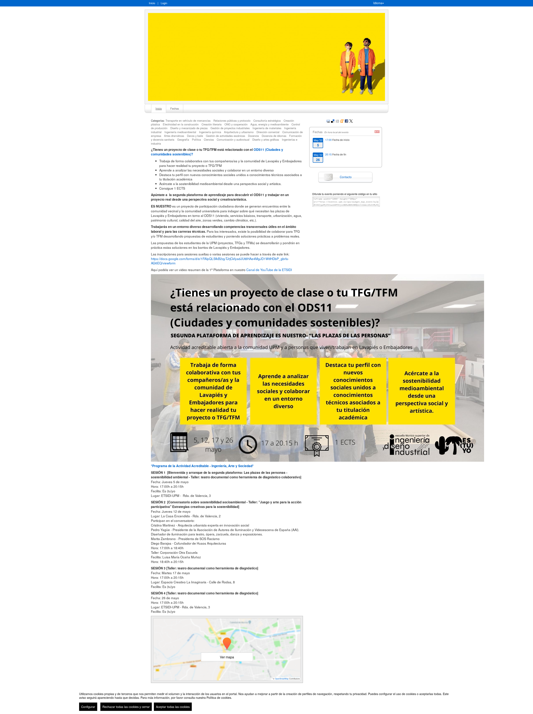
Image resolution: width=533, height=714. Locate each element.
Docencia (253, 136)
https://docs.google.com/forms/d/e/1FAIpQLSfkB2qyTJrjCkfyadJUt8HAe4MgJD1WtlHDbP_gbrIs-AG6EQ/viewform (220, 260)
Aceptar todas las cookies (173, 707)
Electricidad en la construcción (181, 124)
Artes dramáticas (174, 136)
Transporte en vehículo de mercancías (188, 121)
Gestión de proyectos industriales (230, 128)
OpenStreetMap (282, 678)
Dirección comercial (268, 132)
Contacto (346, 177)
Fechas (174, 108)
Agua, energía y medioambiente (269, 124)
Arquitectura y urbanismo (239, 132)
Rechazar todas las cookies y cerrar (126, 707)
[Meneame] (342, 121)
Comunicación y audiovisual (233, 139)
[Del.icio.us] (332, 121)
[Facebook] (346, 121)
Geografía (183, 139)
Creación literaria (212, 124)
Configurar (88, 707)
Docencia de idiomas (274, 136)
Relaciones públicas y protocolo (231, 121)
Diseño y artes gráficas (265, 139)
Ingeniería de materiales (267, 128)
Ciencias (209, 139)
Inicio (152, 3)
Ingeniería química (210, 132)
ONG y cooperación (236, 124)
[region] (266, 700)
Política (196, 139)
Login (164, 3)
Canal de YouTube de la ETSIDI (269, 269)
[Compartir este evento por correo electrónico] (328, 121)
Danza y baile (195, 136)
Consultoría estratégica (267, 121)
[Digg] (337, 121)
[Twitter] (351, 121)
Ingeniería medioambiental (180, 132)
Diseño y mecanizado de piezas (189, 128)
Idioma (377, 3)
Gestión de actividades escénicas (225, 136)
